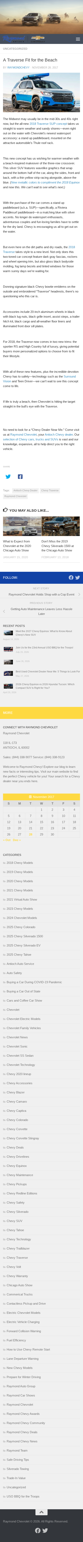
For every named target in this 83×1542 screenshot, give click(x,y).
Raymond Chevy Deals (22, 1432)
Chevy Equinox (17, 1165)
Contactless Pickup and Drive (26, 1303)
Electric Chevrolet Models (23, 1312)
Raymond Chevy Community (26, 1423)
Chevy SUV (14, 1221)
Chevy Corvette (17, 1129)
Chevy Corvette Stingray (23, 1138)
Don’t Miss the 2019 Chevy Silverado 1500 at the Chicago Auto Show (58, 546)
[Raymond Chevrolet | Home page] (31, 39)
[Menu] (78, 39)
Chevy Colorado (17, 1120)
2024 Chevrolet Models (22, 918)
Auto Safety (14, 973)
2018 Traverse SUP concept (48, 123)
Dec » (17, 840)
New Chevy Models (20, 1368)
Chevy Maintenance (20, 1175)
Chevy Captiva (16, 1110)
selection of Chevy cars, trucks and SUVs (30, 439)
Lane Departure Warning (22, 1358)
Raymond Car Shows (21, 1395)
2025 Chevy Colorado (21, 927)
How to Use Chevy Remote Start (28, 1349)
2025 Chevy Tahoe (19, 954)
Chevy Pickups (17, 1184)
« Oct (6, 840)
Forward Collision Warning (24, 1331)
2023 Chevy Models (20, 908)
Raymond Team (17, 1450)
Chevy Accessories (19, 1083)
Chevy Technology (19, 1239)
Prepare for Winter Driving (24, 1377)
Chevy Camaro (17, 1101)
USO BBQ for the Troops (23, 1496)
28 (30, 834)
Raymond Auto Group (21, 1386)
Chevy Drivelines (18, 1156)
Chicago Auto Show (19, 1285)
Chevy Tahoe (15, 1230)
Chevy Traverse (50, 490)
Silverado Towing (18, 1469)
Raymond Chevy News (22, 1441)
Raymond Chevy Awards (23, 1413)
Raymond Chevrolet (23, 434)
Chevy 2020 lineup (19, 1074)
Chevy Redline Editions (22, 1193)
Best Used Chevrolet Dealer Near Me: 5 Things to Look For (48, 671)
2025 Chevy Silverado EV (23, 945)
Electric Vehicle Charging (23, 1322)
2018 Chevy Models (20, 862)
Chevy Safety (16, 1202)
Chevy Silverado (17, 1211)
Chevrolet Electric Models (23, 1019)
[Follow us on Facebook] (71, 577)
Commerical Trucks (20, 1294)
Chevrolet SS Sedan (20, 1055)
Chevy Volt (14, 1266)
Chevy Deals (15, 1147)
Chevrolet (13, 1009)
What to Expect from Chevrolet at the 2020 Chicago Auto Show (17, 546)
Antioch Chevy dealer (59, 434)
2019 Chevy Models (20, 872)
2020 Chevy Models (20, 881)
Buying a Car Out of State (23, 991)
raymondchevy (18, 67)
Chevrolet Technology (21, 1064)
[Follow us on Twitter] (77, 577)
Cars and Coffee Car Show (24, 1000)
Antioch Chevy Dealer (25, 490)
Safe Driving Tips (18, 1459)
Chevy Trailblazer (18, 1248)
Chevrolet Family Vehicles (24, 1028)
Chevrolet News (17, 1037)
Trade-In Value (16, 1478)
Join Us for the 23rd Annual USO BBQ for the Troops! (44, 647)
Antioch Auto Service (20, 963)
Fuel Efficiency (16, 1340)
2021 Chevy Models (20, 890)
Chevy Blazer (16, 1092)
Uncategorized (15, 48)
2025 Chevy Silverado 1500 (25, 936)
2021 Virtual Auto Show (22, 899)
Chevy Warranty (17, 1276)
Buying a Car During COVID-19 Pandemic (34, 982)
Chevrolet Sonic (17, 1046)
